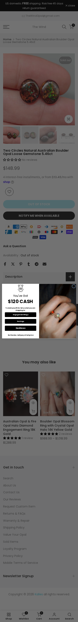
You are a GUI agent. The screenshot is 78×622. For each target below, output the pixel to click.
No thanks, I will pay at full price (20, 335)
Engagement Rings (20, 315)
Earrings (20, 321)
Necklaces (20, 328)
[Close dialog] (73, 286)
